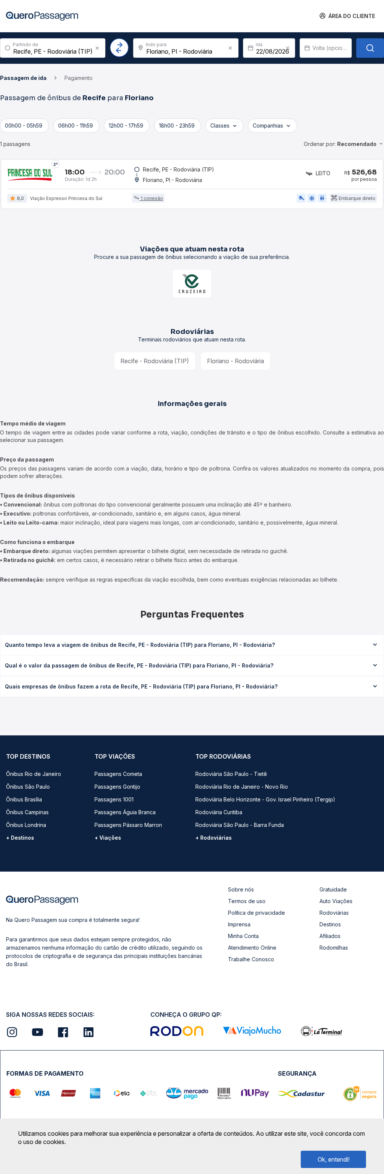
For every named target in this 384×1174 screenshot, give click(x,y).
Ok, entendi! (334, 1159)
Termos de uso (247, 901)
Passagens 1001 (114, 799)
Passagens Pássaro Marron (128, 825)
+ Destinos (20, 837)
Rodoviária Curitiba (218, 812)
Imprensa (239, 924)
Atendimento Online (252, 947)
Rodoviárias (334, 912)
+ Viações (107, 837)
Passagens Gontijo (117, 786)
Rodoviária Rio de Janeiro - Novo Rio (241, 786)
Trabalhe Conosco (251, 959)
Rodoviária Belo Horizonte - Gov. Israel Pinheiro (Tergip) (265, 799)
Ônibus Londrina (26, 825)
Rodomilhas (334, 947)
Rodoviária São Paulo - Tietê (231, 774)
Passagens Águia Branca (125, 812)
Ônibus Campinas (27, 812)
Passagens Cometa (118, 774)
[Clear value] (287, 48)
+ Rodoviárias (213, 837)
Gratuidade (333, 889)
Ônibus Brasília (24, 799)
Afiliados (330, 936)
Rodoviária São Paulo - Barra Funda (239, 825)
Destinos (330, 924)
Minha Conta (243, 936)
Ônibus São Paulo (28, 786)
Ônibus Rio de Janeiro (33, 774)
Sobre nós (241, 889)
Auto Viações (336, 901)
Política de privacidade (256, 912)
